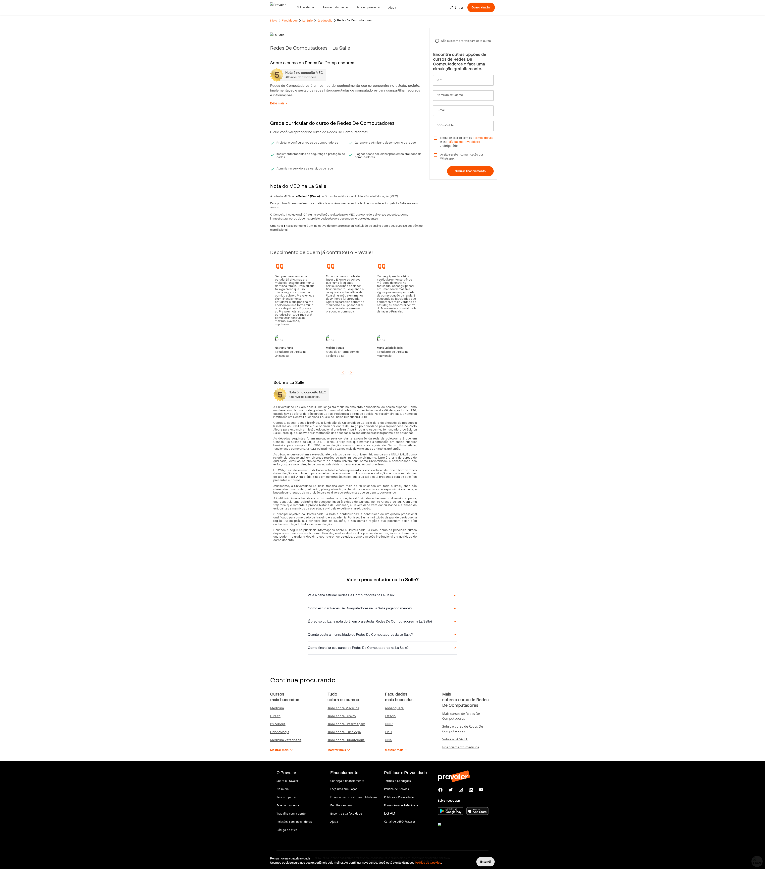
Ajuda (392, 7)
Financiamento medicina (460, 747)
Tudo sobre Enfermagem (346, 724)
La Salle (307, 20)
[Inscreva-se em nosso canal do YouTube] (481, 789)
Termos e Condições (397, 781)
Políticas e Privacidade (399, 797)
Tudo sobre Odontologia (346, 740)
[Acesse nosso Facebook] (440, 789)
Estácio (390, 716)
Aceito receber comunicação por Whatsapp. (461, 156)
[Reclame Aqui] (458, 829)
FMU (388, 732)
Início (273, 20)
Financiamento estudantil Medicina (354, 797)
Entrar (459, 7)
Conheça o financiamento (347, 781)
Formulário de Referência (401, 805)
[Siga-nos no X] (450, 789)
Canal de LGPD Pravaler (399, 821)
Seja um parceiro (288, 797)
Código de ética (287, 830)
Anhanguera (394, 708)
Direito (275, 716)
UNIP (389, 724)
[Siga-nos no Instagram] (461, 789)
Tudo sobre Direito (342, 716)
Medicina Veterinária (285, 740)
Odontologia (279, 732)
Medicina (277, 708)
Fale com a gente (288, 805)
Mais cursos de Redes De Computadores (461, 716)
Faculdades (290, 20)
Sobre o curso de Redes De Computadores (462, 728)
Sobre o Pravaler (287, 781)
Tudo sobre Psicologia (344, 732)
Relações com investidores (294, 822)
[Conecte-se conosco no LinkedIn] (471, 789)
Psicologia (277, 724)
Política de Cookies (396, 789)
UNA (388, 740)
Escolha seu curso (342, 805)
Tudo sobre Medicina (343, 708)
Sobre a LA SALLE (455, 739)
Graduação (325, 20)
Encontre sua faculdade (346, 813)
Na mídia (283, 789)
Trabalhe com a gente (291, 813)
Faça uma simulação (343, 789)
